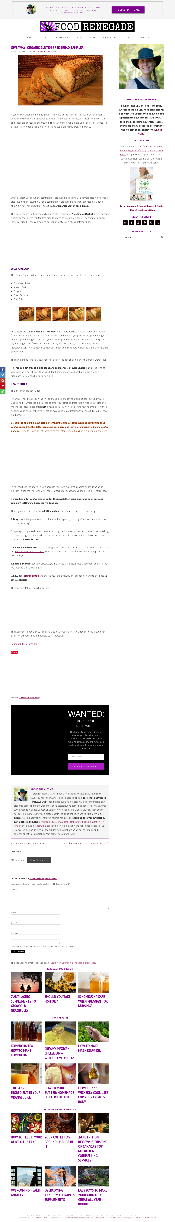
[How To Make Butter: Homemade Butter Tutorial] (60, 1073)
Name (14, 912)
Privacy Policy (135, 1218)
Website (14, 933)
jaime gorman (37, 878)
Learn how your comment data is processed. (73, 962)
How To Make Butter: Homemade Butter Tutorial (59, 1092)
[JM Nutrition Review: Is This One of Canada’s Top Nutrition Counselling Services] (93, 1123)
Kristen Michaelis (44, 1218)
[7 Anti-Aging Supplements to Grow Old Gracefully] (26, 982)
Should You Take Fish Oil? (58, 999)
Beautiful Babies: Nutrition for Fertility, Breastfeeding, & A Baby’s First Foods (141, 150)
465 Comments (41, 51)
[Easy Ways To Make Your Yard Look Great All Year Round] (93, 1176)
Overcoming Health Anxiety (26, 1192)
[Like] (2, 369)
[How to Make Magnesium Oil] (93, 1031)
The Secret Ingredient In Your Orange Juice (25, 1092)
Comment (15, 889)
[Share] (2, 375)
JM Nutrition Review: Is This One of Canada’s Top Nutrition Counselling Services (92, 1148)
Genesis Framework (75, 1218)
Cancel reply (51, 878)
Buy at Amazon (127, 206)
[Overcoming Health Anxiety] (26, 1176)
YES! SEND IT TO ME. (128, 10)
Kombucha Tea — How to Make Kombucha (23, 1050)
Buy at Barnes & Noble (151, 206)
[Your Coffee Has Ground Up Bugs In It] (60, 1123)
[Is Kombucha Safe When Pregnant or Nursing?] (93, 982)
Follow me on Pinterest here (29, 551)
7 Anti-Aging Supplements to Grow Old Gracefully (23, 1003)
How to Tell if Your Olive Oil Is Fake (26, 1139)
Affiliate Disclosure (51, 51)
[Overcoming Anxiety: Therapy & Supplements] (60, 1176)
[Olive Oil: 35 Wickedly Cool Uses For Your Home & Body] (93, 1073)
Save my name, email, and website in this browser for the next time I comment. (44, 946)
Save (15, 652)
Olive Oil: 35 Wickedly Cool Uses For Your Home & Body (93, 1094)
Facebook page (30, 575)
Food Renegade (87, 25)
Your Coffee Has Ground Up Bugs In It (59, 1141)
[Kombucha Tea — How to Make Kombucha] (26, 1031)
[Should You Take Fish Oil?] (60, 982)
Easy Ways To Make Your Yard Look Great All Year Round (92, 1197)
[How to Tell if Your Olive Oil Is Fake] (26, 1123)
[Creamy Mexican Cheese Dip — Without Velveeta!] (60, 1033)
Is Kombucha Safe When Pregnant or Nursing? (93, 1001)
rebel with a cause (43, 825)
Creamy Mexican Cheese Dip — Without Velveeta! (59, 1053)
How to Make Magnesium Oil (89, 1048)
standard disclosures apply (25, 643)
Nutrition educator (50, 821)
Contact (105, 1218)
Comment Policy (149, 1218)
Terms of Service (92, 1218)
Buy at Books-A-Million (142, 209)
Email (14, 923)
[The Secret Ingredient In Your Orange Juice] (26, 1073)
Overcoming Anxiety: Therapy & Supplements (60, 1195)
